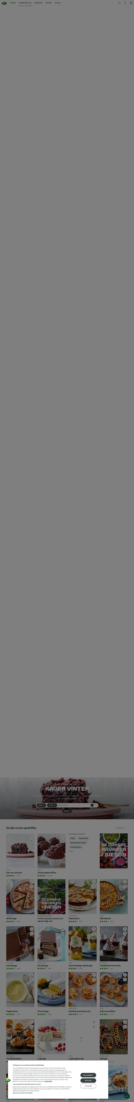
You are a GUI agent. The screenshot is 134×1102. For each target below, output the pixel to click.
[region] (58, 1079)
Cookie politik (48, 1081)
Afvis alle (88, 1080)
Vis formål (88, 1086)
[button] (7, 1081)
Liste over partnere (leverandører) (23, 1093)
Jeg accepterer (88, 1075)
